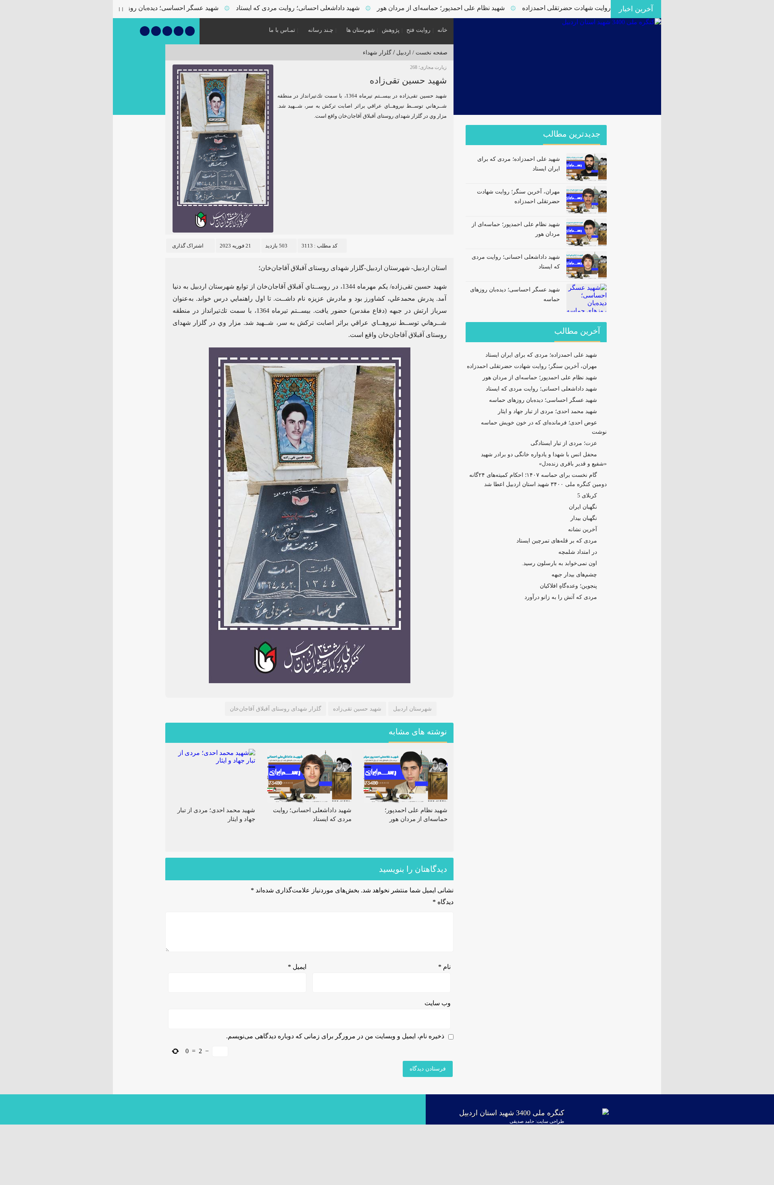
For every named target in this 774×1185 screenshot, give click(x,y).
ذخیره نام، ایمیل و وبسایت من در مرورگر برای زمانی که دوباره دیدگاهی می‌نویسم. (335, 1036)
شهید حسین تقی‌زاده (408, 80)
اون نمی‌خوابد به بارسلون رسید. (559, 563)
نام (444, 966)
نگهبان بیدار (583, 518)
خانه (442, 30)
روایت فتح (418, 30)
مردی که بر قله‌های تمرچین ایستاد (556, 541)
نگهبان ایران (583, 507)
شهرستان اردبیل (412, 709)
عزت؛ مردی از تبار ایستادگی (564, 443)
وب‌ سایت (437, 1003)
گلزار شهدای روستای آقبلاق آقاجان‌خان (275, 709)
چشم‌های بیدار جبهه (574, 575)
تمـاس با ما (282, 30)
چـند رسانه (320, 30)
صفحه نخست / (429, 53)
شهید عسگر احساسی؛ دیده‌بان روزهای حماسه (181, 7)
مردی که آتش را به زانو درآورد (560, 597)
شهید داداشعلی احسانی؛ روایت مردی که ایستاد (321, 7)
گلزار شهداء (377, 53)
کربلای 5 (587, 496)
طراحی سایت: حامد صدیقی (537, 1121)
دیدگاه (443, 901)
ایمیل (297, 966)
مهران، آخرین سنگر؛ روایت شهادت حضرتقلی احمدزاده (532, 366)
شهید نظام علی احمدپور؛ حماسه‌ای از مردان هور (464, 7)
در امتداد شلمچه (577, 552)
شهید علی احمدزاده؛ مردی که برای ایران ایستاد (541, 355)
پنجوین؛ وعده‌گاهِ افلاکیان (568, 586)
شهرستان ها (360, 30)
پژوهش (390, 30)
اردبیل (403, 53)
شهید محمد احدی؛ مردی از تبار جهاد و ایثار (547, 411)
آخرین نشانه (582, 529)
